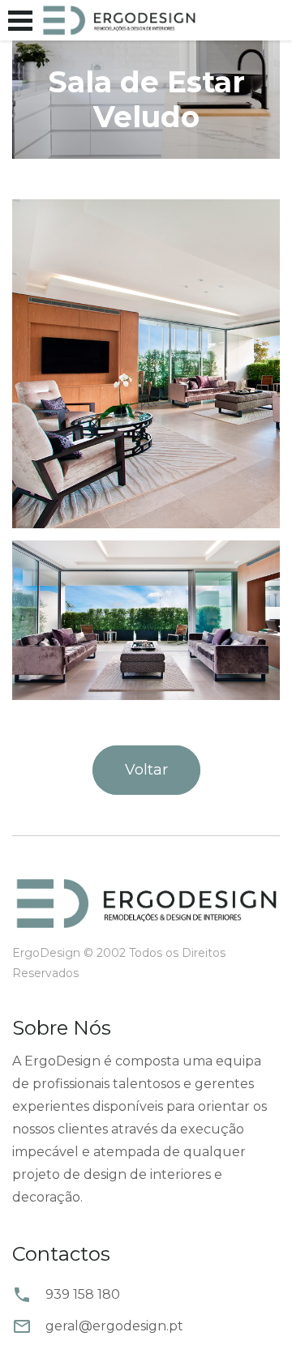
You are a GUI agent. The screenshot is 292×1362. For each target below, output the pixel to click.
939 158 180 (82, 1294)
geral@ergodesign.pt (114, 1326)
